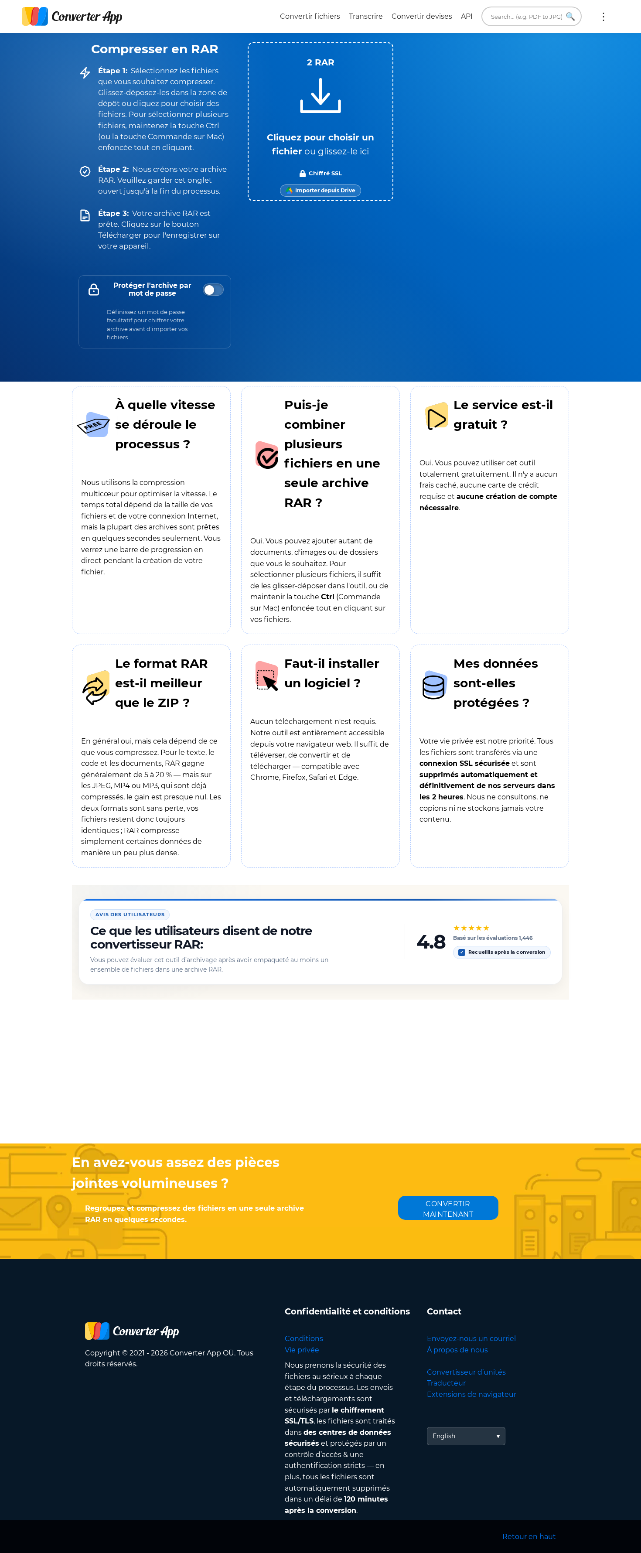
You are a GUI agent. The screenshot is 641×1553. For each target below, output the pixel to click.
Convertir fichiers (310, 16)
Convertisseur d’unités (466, 1372)
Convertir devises (422, 16)
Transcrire (366, 16)
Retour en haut (529, 1537)
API (467, 16)
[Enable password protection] (213, 289)
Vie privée (302, 1350)
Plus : (603, 16)
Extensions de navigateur (471, 1394)
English (444, 1436)
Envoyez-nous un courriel (471, 1339)
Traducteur (446, 1383)
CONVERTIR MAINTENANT (448, 1209)
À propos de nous (457, 1350)
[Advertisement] (320, 1074)
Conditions (304, 1339)
